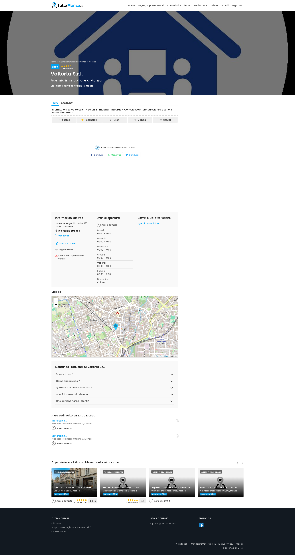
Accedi (224, 5)
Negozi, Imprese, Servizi (150, 5)
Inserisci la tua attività (205, 5)
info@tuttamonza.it (165, 523)
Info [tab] (55, 102)
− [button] (56, 305)
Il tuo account (59, 531)
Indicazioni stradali (69, 230)
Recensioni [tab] (67, 102)
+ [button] (56, 300)
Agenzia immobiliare (148, 223)
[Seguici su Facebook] (201, 525)
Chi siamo (56, 523)
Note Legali (181, 543)
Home (131, 5)
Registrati (237, 5)
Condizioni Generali (201, 543)
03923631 (63, 235)
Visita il (67, 243)
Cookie (240, 543)
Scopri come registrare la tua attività (71, 527)
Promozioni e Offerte (178, 5)
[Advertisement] (115, 132)
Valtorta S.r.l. (59, 420)
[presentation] (237, 463)
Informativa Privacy (223, 543)
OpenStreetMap (162, 356)
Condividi (98, 154)
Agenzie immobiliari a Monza (72, 61)
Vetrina (92, 61)
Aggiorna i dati (65, 249)
